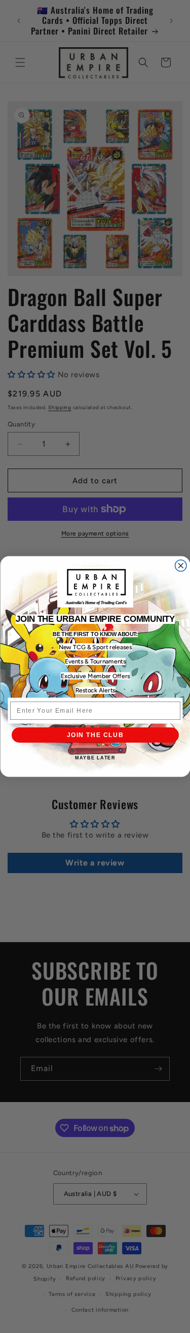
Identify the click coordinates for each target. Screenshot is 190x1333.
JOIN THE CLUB (95, 734)
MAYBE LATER (94, 758)
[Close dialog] (180, 566)
